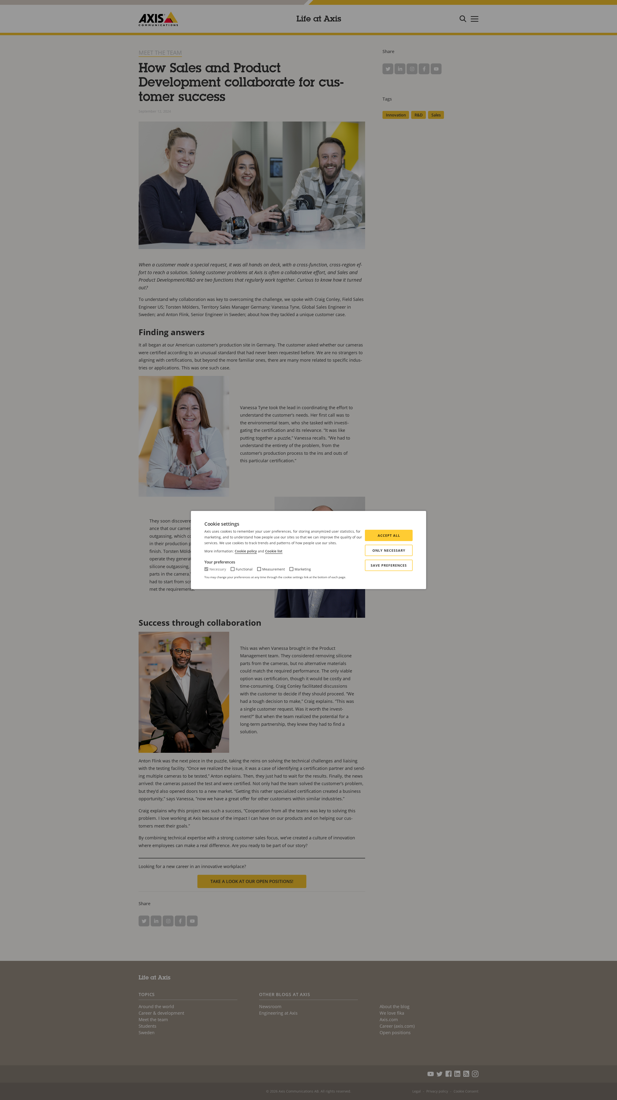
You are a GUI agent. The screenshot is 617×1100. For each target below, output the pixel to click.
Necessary (217, 569)
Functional (244, 569)
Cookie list (273, 551)
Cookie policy (246, 551)
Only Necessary (388, 550)
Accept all (389, 535)
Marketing (303, 569)
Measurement (273, 569)
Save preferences (389, 565)
